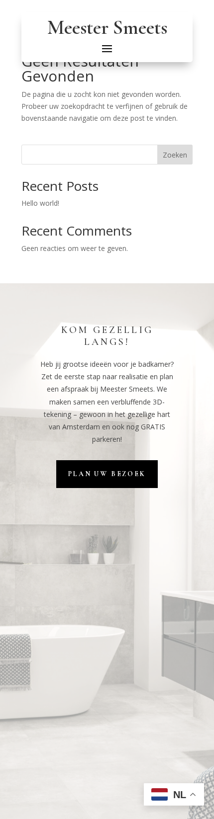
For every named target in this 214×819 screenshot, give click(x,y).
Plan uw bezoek (106, 474)
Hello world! (40, 203)
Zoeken (175, 155)
